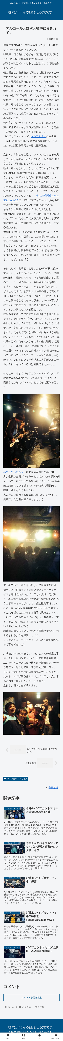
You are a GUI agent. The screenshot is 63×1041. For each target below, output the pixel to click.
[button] (56, 573)
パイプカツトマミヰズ (17, 779)
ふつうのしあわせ (13, 471)
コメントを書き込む (31, 997)
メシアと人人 (38, 136)
